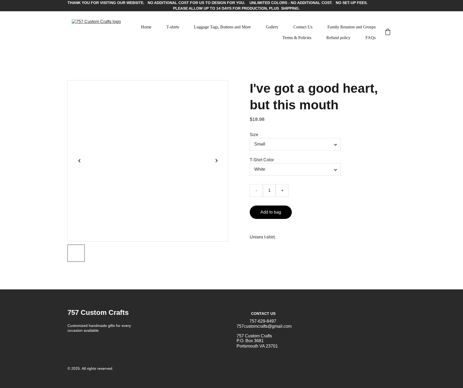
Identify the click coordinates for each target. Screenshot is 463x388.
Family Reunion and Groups (351, 27)
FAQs (370, 37)
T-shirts (172, 27)
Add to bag (270, 212)
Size (254, 134)
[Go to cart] (387, 32)
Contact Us (302, 27)
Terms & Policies (296, 37)
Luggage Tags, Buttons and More (222, 27)
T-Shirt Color (262, 160)
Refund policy (338, 37)
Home (146, 27)
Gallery (272, 27)
